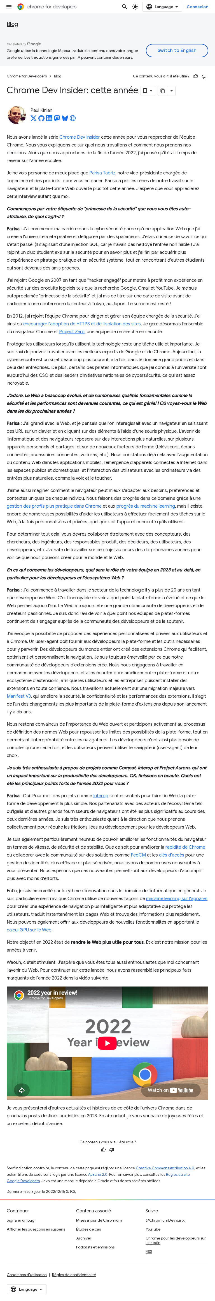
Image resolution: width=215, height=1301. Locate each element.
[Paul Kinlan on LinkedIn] (49, 120)
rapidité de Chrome (185, 847)
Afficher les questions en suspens (36, 1229)
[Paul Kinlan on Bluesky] (65, 120)
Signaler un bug (20, 1220)
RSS (149, 1251)
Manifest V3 (19, 696)
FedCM (138, 855)
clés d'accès (171, 855)
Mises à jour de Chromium (99, 1220)
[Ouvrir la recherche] (124, 6)
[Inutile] (204, 76)
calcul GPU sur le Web (29, 930)
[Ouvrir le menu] (9, 6)
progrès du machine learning (145, 506)
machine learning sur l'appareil (176, 899)
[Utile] (195, 76)
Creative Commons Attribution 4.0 (165, 1168)
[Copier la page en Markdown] (163, 91)
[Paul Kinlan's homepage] (73, 120)
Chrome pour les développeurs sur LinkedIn (176, 1240)
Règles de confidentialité (74, 1274)
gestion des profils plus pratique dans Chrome (54, 506)
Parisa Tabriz (102, 173)
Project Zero (72, 332)
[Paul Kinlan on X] (34, 120)
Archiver (83, 1238)
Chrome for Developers (27, 76)
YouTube (153, 1229)
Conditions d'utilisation (27, 1274)
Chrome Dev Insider (79, 137)
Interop (100, 796)
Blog (12, 24)
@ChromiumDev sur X (165, 1220)
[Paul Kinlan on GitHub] (41, 120)
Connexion (198, 6)
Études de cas (88, 1229)
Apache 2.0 (98, 1174)
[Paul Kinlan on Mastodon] (57, 120)
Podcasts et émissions (95, 1247)
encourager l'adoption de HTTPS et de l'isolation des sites (82, 324)
